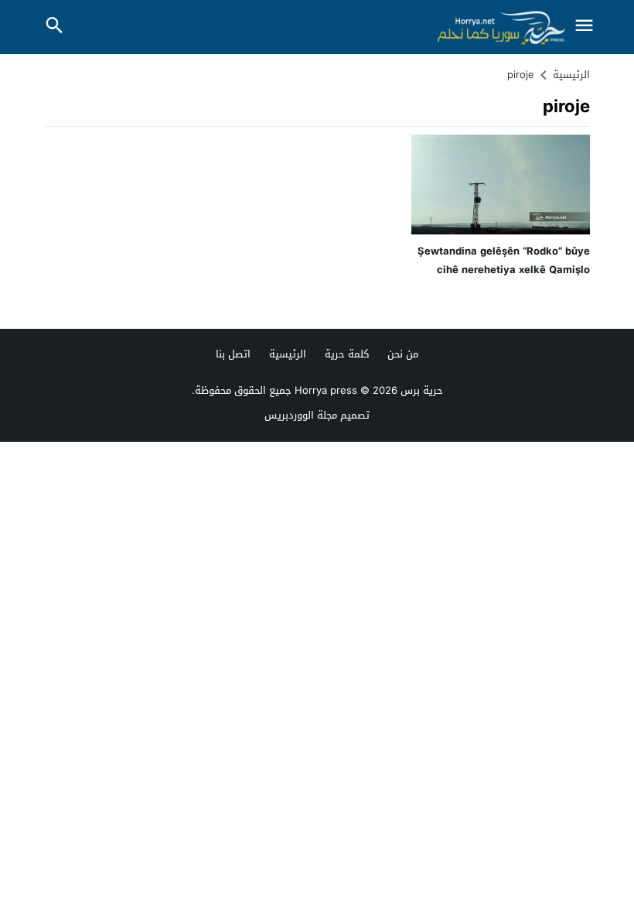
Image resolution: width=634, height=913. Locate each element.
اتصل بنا (233, 354)
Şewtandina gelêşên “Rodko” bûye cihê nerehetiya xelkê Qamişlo (504, 260)
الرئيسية (287, 354)
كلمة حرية (347, 354)
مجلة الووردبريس (300, 415)
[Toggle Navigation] (583, 26)
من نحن (402, 354)
